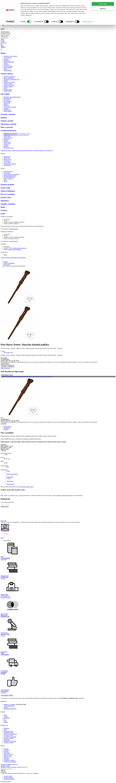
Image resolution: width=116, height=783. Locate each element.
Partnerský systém (8, 754)
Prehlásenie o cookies (9, 760)
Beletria (3, 53)
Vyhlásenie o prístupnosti (10, 761)
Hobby (5, 88)
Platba (5, 729)
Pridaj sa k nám (7, 756)
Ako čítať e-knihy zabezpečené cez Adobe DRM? (13, 257)
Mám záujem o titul (8, 147)
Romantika (6, 60)
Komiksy (6, 59)
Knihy (2, 39)
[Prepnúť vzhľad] (1, 49)
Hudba (3, 207)
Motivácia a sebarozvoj (9, 76)
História (6, 81)
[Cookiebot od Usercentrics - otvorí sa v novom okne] (10, 22)
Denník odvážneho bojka (10, 175)
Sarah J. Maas (7, 162)
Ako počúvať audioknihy (10, 737)
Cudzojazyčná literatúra (8, 130)
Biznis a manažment (9, 78)
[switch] (46, 21)
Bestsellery (6, 139)
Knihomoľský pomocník (10, 741)
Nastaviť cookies (8, 776)
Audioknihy (4, 42)
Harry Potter (7, 173)
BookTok (6, 146)
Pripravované (7, 142)
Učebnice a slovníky (7, 121)
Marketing (6, 757)
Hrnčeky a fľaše (6, 197)
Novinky (6, 140)
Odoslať (3, 770)
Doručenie (6, 728)
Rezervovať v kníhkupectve (7, 366)
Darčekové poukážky (7, 184)
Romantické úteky (8, 171)
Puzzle (3, 213)
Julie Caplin (7, 158)
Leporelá (6, 108)
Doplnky (3, 47)
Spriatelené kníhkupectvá (10, 708)
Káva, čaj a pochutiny (8, 194)
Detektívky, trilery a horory (10, 56)
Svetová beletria (8, 67)
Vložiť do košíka (5, 363)
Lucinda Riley (7, 165)
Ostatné (6, 261)
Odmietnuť (103, 8)
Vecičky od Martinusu (8, 191)
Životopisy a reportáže (9, 82)
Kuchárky (4, 117)
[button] (58, 360)
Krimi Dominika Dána (9, 177)
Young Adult (7, 102)
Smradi (5, 181)
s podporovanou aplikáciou (19, 248)
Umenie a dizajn (8, 89)
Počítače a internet (8, 86)
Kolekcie (6, 145)
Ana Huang (7, 161)
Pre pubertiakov (8, 101)
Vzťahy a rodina (8, 83)
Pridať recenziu (4, 506)
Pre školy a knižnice (9, 738)
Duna (5, 180)
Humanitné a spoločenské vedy (11, 79)
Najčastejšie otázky (8, 732)
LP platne (4, 210)
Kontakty (6, 748)
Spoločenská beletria (9, 62)
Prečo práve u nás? (8, 731)
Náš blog (6, 751)
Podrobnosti (7, 428)
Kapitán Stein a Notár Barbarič (11, 174)
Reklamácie (7, 739)
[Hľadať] (16, 38)
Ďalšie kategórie (8, 70)
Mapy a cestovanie (7, 127)
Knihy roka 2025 (8, 137)
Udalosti (6, 707)
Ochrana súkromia (8, 777)
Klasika (6, 63)
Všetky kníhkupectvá (9, 706)
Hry (2, 44)
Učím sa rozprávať (8, 178)
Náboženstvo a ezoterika (8, 124)
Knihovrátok (7, 753)
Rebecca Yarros (8, 159)
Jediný (2, 538)
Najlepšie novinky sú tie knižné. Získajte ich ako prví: (14, 767)
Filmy (2, 45)
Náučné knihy (7, 110)
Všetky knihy (7, 136)
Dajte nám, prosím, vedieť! (26, 486)
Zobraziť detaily (86, 21)
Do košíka (3, 423)
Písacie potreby (11, 484)
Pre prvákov (7, 100)
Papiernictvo (5, 200)
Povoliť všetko (103, 4)
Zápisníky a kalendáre (8, 204)
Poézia (5, 69)
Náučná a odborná (7, 73)
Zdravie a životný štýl (9, 85)
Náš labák (6, 758)
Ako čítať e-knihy (8, 735)
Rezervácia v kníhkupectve (10, 734)
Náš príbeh (6, 750)
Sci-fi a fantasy (7, 57)
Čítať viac (59, 348)
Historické (6, 64)
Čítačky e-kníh (5, 188)
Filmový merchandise (9, 263)
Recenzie (6, 429)
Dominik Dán (7, 156)
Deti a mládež (5, 94)
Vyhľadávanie (4, 36)
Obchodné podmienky (9, 779)
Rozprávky (6, 105)
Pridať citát (3, 520)
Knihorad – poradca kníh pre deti (12, 97)
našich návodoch (14, 229)
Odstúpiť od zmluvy (9, 742)
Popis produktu (7, 426)
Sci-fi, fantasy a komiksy (10, 107)
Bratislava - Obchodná (9, 704)
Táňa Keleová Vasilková (10, 163)
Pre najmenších (7, 98)
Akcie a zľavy (7, 143)
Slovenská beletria (8, 66)
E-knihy (3, 41)
